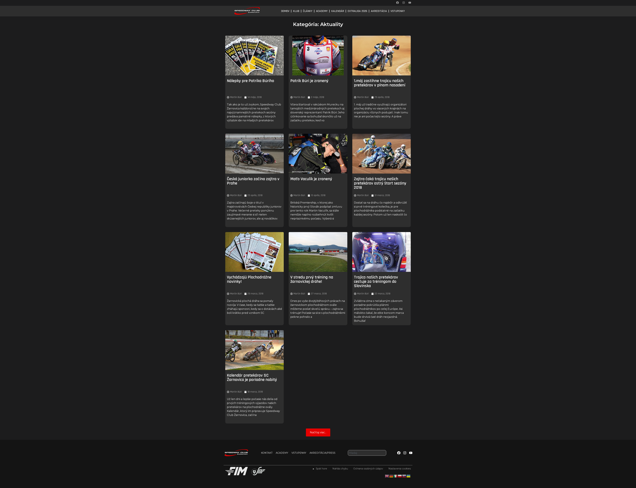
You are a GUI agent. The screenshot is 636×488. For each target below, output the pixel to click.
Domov (285, 11)
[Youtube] (409, 2)
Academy (322, 11)
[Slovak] (404, 475)
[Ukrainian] (408, 475)
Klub (296, 11)
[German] (391, 475)
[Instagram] (403, 2)
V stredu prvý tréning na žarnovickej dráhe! (311, 279)
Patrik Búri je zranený (309, 81)
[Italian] (396, 475)
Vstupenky (398, 11)
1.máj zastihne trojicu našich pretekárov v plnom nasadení (379, 83)
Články (307, 11)
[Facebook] (397, 2)
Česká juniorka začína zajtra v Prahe (253, 181)
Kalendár (337, 11)
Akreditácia (379, 11)
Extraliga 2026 (357, 11)
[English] (387, 475)
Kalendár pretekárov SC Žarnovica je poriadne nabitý (252, 377)
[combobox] (367, 453)
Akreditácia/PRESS (322, 452)
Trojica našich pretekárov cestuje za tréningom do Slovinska (376, 281)
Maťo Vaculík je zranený (311, 179)
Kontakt (266, 452)
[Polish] (400, 475)
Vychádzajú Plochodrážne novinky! (249, 279)
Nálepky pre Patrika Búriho (250, 81)
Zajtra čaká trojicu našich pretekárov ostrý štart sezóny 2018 (380, 183)
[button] (318, 432)
